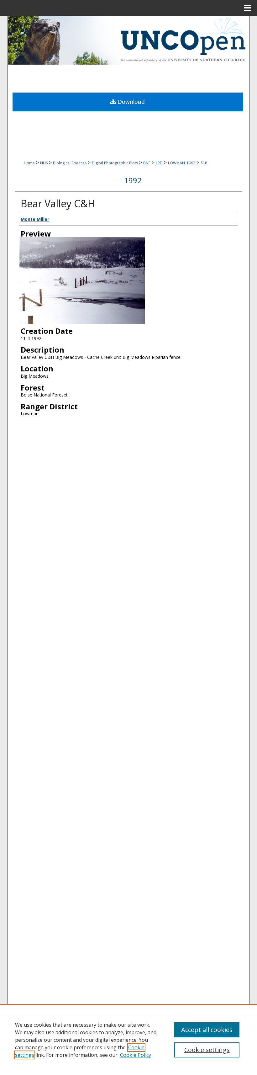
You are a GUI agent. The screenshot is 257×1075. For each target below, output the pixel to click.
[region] (128, 1039)
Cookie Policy (135, 1054)
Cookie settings (207, 1050)
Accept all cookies (207, 1029)
